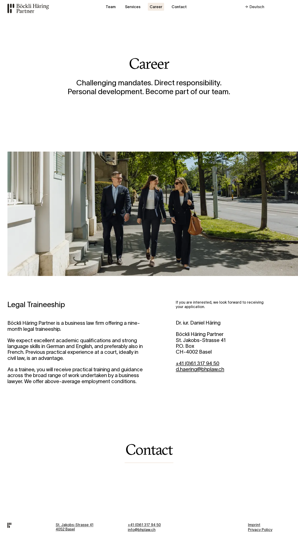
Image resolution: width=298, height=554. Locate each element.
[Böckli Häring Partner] (28, 8)
